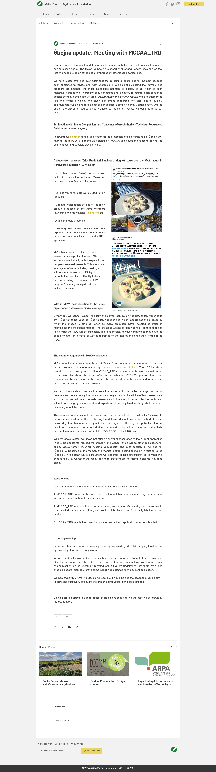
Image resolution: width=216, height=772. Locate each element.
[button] (154, 352)
